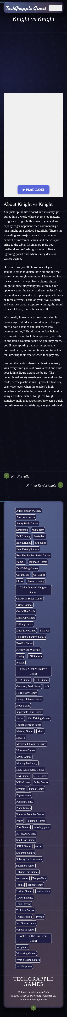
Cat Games (39, 574)
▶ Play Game (33, 189)
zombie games (24, 966)
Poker (19, 820)
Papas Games (23, 795)
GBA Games (23, 680)
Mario (40, 731)
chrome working (36, 581)
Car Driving (22, 574)
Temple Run (39, 878)
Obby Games (41, 782)
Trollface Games (25, 910)
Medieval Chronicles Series (31, 744)
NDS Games (40, 776)
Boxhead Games (38, 561)
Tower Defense (24, 897)
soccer (38, 846)
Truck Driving (24, 916)
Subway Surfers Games (29, 859)
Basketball (39, 536)
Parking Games (24, 801)
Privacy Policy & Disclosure (26, 995)
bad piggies (38, 529)
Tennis (20, 884)
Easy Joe (44, 630)
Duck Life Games (26, 630)
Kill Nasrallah (18, 476)
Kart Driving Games (39, 718)
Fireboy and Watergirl (28, 649)
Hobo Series (23, 705)
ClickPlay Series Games (29, 598)
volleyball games (25, 929)
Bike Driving (23, 542)
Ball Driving (23, 536)
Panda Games (36, 788)
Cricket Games (24, 604)
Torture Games (24, 891)
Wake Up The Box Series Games (33, 938)
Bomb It (20, 561)
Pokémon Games (36, 820)
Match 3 (20, 737)
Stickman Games (25, 852)
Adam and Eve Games (28, 510)
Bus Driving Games (27, 568)
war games (22, 947)
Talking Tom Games (27, 872)
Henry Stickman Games (29, 699)
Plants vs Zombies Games (30, 814)
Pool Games (23, 827)
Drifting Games (24, 624)
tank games (22, 878)
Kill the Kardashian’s (44, 485)
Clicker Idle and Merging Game (33, 590)
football (20, 662)
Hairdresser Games (26, 692)
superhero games (25, 865)
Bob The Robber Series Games (33, 555)
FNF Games (35, 656)
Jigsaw (20, 718)
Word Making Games (28, 959)
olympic (20, 788)
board (34, 212)
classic (44, 281)
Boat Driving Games (27, 549)
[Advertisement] (33, 57)
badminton (22, 529)
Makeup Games (25, 731)
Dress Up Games (25, 617)
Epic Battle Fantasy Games (31, 636)
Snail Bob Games (25, 840)
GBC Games (41, 680)
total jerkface (43, 891)
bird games (40, 542)
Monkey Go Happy (27, 763)
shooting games (42, 827)
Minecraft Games (25, 750)
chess (52, 281)
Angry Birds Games (27, 523)
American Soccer (25, 517)
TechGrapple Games (32, 992)
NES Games (23, 782)
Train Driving (23, 904)
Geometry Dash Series (28, 686)
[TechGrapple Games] (25, 9)
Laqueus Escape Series (28, 724)
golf (47, 686)
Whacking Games (26, 953)
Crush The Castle (25, 611)
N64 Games (22, 776)
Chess (19, 581)
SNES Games (23, 846)
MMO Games (23, 756)
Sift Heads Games (26, 833)
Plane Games (23, 808)
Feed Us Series (24, 643)
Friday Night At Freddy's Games (33, 671)
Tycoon (40, 916)
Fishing (20, 656)
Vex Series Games (26, 923)
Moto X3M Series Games (30, 769)
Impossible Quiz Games (29, 712)
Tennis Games (35, 884)
